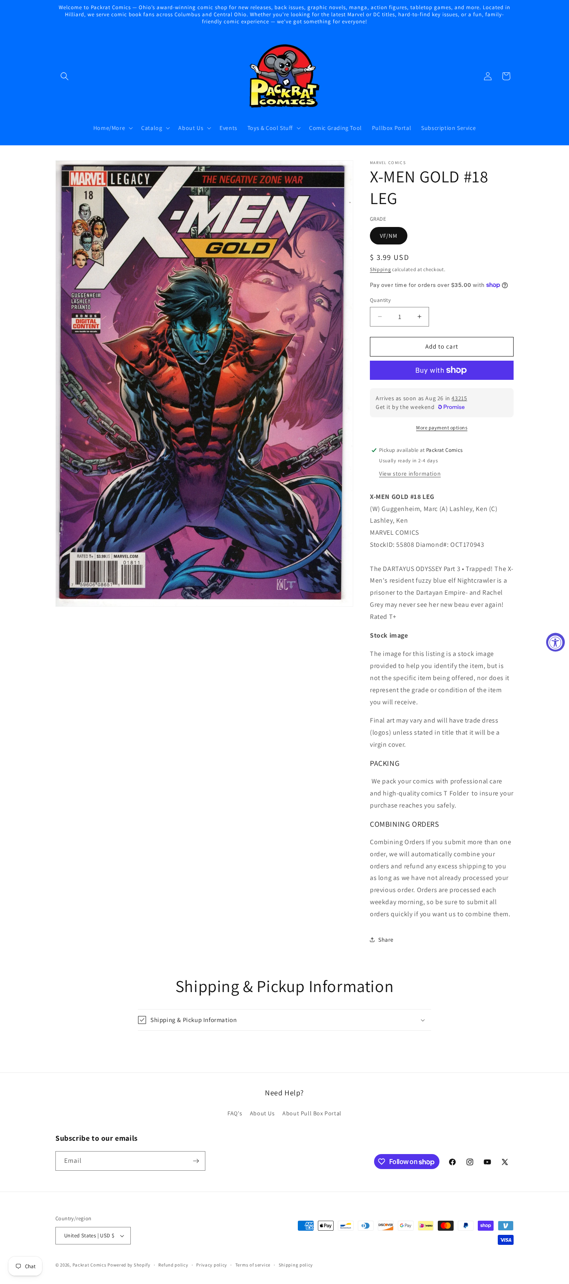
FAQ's (234, 1113)
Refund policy (173, 1265)
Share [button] (386, 939)
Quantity (380, 300)
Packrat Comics (89, 1265)
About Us (262, 1113)
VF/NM (388, 235)
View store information (410, 473)
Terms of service (252, 1265)
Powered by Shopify (128, 1265)
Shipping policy (296, 1265)
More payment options (441, 427)
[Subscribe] (196, 1161)
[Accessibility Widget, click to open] (555, 642)
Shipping (380, 269)
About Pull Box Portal (312, 1113)
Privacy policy (211, 1265)
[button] (64, 76)
